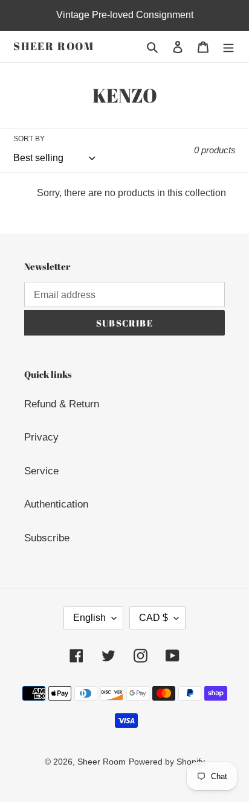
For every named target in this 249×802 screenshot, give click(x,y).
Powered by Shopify (167, 761)
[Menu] (228, 46)
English (89, 618)
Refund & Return (61, 404)
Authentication (56, 504)
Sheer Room (53, 46)
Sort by (29, 139)
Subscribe (47, 538)
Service (41, 471)
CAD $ (153, 618)
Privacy (41, 437)
